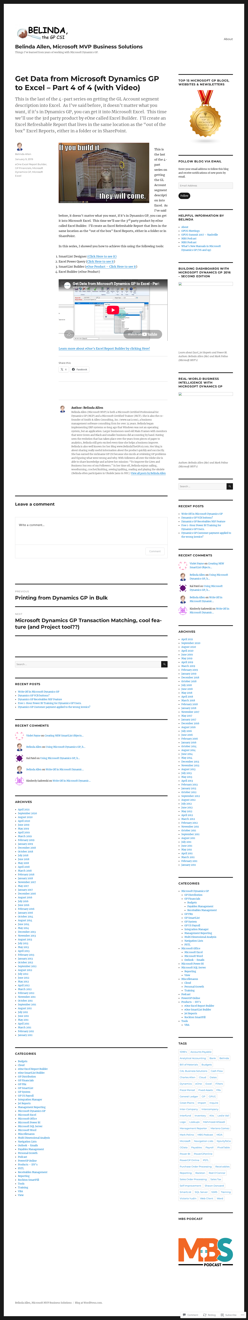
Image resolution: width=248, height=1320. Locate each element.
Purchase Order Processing (196, 1166)
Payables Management (31, 1149)
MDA (219, 1134)
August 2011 (25, 1008)
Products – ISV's (28, 1164)
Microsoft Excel (27, 1114)
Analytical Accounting (193, 1058)
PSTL (21, 1168)
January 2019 (25, 844)
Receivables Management (32, 1172)
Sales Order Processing (193, 1179)
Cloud (21, 1065)
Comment (155, 551)
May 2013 (23, 947)
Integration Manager (30, 1099)
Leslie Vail (223, 1115)
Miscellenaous (26, 1134)
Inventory (200, 1115)
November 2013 (27, 935)
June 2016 (23, 905)
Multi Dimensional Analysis (34, 1137)
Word (220, 1198)
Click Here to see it (100, 261)
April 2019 (24, 832)
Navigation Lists (27, 1141)
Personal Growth (28, 1153)
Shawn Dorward (214, 1185)
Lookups (194, 1121)
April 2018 (24, 866)
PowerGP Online (27, 1160)
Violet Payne (33, 735)
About (228, 39)
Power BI (185, 1153)
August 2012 (25, 970)
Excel (209, 1083)
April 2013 (23, 951)
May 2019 (23, 828)
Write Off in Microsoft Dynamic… (65, 769)
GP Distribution (27, 1076)
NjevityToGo (224, 1141)
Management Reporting (32, 1107)
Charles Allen (187, 1077)
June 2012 (23, 977)
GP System (24, 1092)
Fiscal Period (187, 1090)
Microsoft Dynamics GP (31, 1111)
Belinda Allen (23, 154)
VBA (20, 1191)
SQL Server (201, 1192)
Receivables (222, 1166)
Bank (213, 1058)
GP (203, 1096)
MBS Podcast (188, 238)
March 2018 (25, 870)
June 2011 (23, 1016)
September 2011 (27, 1004)
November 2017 (27, 882)
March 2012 (25, 989)
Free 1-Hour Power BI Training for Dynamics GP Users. (50, 703)
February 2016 (26, 909)
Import (202, 1102)
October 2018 (25, 851)
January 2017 (25, 889)
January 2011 (25, 1035)
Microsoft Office (27, 1118)
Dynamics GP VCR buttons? (33, 695)
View (21, 1195)
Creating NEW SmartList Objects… (64, 735)
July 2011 (23, 1012)
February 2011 (26, 1031)
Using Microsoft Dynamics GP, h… (65, 746)
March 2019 (25, 836)
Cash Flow (217, 1070)
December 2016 (27, 893)
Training (23, 1187)
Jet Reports (24, 1103)
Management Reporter (193, 1128)
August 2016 (25, 897)
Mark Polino (187, 1134)
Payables (196, 1147)
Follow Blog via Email (200, 161)
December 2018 (27, 847)
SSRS (214, 1192)
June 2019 (23, 824)
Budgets (22, 1061)
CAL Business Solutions (193, 1070)
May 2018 (23, 863)
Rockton (200, 1172)
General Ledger (189, 1096)
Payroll (210, 1147)
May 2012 (23, 981)
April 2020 (24, 821)
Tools (21, 1183)
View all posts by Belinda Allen (148, 473)
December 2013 (27, 931)
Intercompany (210, 1109)
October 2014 (25, 916)
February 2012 (26, 993)
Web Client (206, 1198)
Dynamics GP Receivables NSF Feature (40, 699)
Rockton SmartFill (28, 1179)
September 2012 (27, 966)
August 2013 (25, 939)
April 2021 (24, 809)
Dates (213, 1077)
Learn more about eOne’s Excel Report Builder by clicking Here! (104, 348)
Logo (183, 1121)
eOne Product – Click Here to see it (111, 266)
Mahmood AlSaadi (214, 1121)
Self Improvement (190, 1185)
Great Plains (187, 1102)
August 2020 (25, 817)
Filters (219, 1083)
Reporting (24, 1176)
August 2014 (25, 920)
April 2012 (24, 985)
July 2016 (23, 901)
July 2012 (23, 974)
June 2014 (23, 924)
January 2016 (25, 912)
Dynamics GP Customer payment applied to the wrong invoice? (54, 707)
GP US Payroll (26, 1095)
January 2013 (25, 958)
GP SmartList (25, 1088)
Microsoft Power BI (29, 1122)
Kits (212, 1115)
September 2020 (27, 813)
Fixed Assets (205, 1090)
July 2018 (23, 855)
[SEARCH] (164, 664)
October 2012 (25, 962)
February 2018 (26, 874)
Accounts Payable (201, 1051)
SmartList (185, 1192)
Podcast (22, 1157)
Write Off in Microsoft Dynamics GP (38, 691)
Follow (184, 195)
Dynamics (186, 1083)
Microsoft (185, 1141)
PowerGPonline (203, 1153)
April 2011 (23, 1023)
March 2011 (24, 1027)
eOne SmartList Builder (31, 1072)
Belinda (224, 1058)
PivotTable (223, 1147)
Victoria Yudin (188, 1198)
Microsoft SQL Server (30, 1126)
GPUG (212, 1096)
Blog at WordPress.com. (88, 1302)
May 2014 (23, 928)
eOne (198, 1083)
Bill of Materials (189, 1064)
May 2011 (23, 1019)
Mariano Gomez (220, 1128)
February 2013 (26, 954)
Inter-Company (189, 1109)
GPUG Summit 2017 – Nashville (199, 234)
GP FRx (22, 1084)
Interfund (185, 1115)
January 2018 (25, 878)
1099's (183, 1051)
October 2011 (25, 1000)
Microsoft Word (27, 1130)
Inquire (214, 1102)
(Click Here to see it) (102, 256)
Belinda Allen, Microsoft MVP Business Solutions (79, 47)
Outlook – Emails (28, 1145)
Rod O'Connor (217, 1172)
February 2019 (26, 840)
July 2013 (23, 943)
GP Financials (23, 168)
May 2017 (23, 886)
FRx (218, 1090)
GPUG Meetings (190, 231)
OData (184, 1147)
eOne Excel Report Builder (30, 164)
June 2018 (23, 859)
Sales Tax (215, 1179)
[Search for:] (88, 664)
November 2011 (27, 996)
